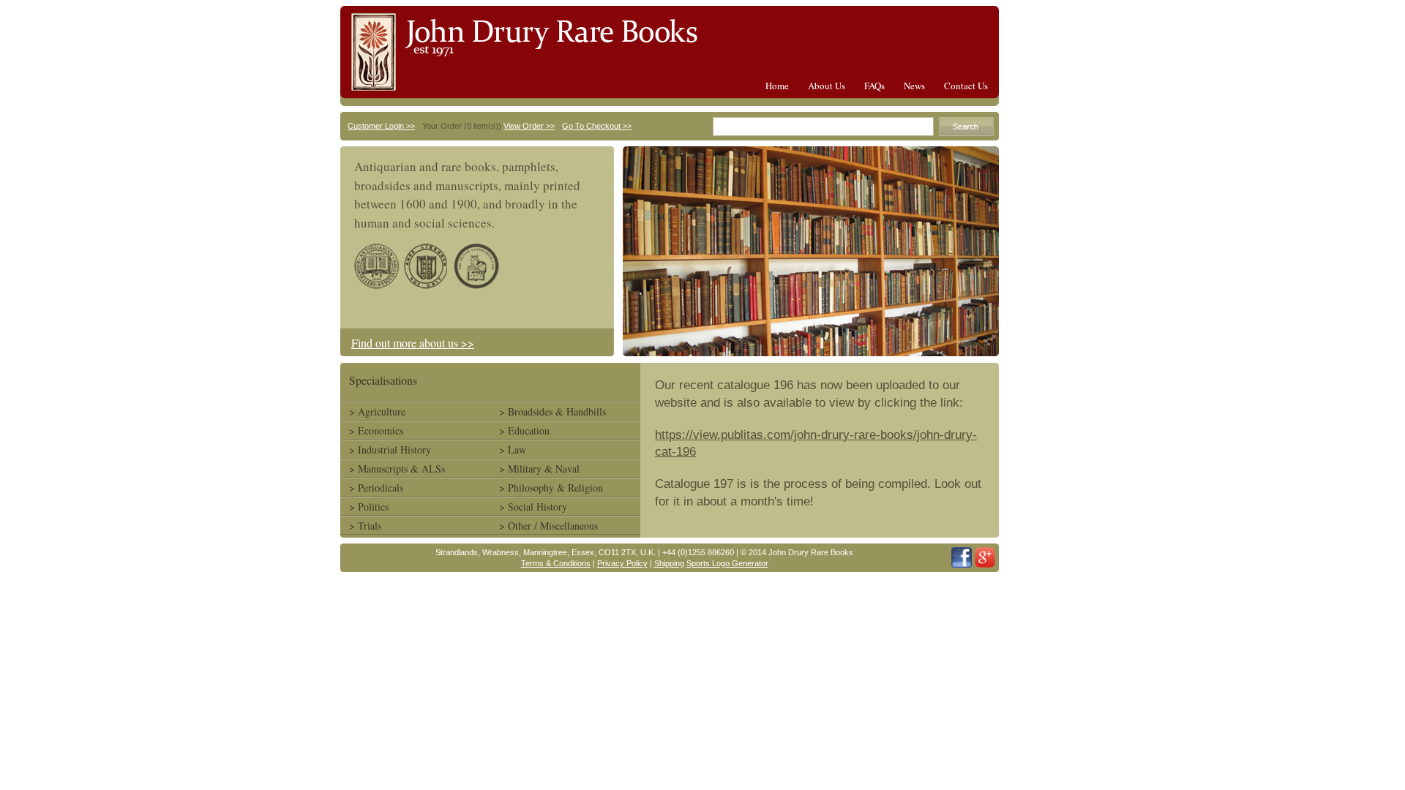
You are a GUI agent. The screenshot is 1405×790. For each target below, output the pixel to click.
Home (777, 85)
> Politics (369, 507)
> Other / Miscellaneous (548, 526)
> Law (512, 449)
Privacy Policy (622, 563)
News (914, 85)
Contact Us (966, 85)
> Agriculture (377, 411)
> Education (524, 430)
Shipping (669, 563)
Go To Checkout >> (597, 125)
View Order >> (529, 125)
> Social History (533, 507)
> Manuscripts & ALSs (397, 468)
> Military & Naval (539, 468)
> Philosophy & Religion (551, 487)
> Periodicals (376, 487)
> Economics (376, 430)
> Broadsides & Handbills (552, 411)
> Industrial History (390, 449)
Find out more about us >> (412, 342)
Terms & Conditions (556, 563)
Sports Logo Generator (727, 563)
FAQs (874, 85)
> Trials (365, 526)
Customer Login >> (381, 125)
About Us (826, 85)
